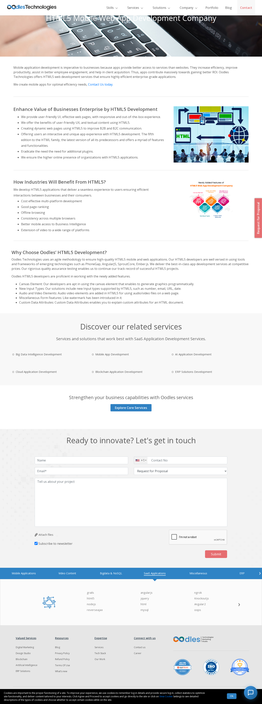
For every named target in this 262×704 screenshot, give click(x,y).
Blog (228, 8)
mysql (144, 610)
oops (197, 610)
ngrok (198, 592)
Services (133, 8)
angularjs (146, 592)
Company (186, 8)
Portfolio (211, 8)
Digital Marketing (25, 647)
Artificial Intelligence (26, 665)
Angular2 (200, 604)
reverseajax (95, 610)
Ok (231, 696)
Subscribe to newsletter (55, 543)
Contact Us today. (100, 84)
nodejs (91, 604)
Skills (110, 8)
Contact (246, 8)
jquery (145, 598)
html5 (90, 598)
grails (90, 592)
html (143, 604)
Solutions (159, 8)
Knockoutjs (201, 598)
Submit (216, 554)
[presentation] (260, 573)
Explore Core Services (131, 408)
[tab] (24, 573)
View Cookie (166, 696)
